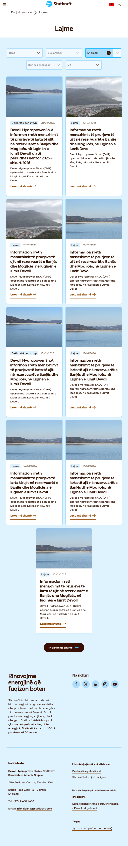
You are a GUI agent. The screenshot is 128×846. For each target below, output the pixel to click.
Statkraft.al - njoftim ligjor (89, 777)
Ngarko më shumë (61, 647)
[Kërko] (119, 4)
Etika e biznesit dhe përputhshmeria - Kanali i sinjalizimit (95, 806)
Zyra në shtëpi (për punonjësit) (92, 828)
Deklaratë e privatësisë (86, 771)
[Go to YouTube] (115, 684)
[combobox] (48, 53)
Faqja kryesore (21, 12)
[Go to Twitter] (86, 684)
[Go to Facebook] (76, 684)
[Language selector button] (111, 4)
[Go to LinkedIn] (95, 684)
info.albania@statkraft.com (34, 808)
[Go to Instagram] (105, 684)
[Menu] (4, 4)
